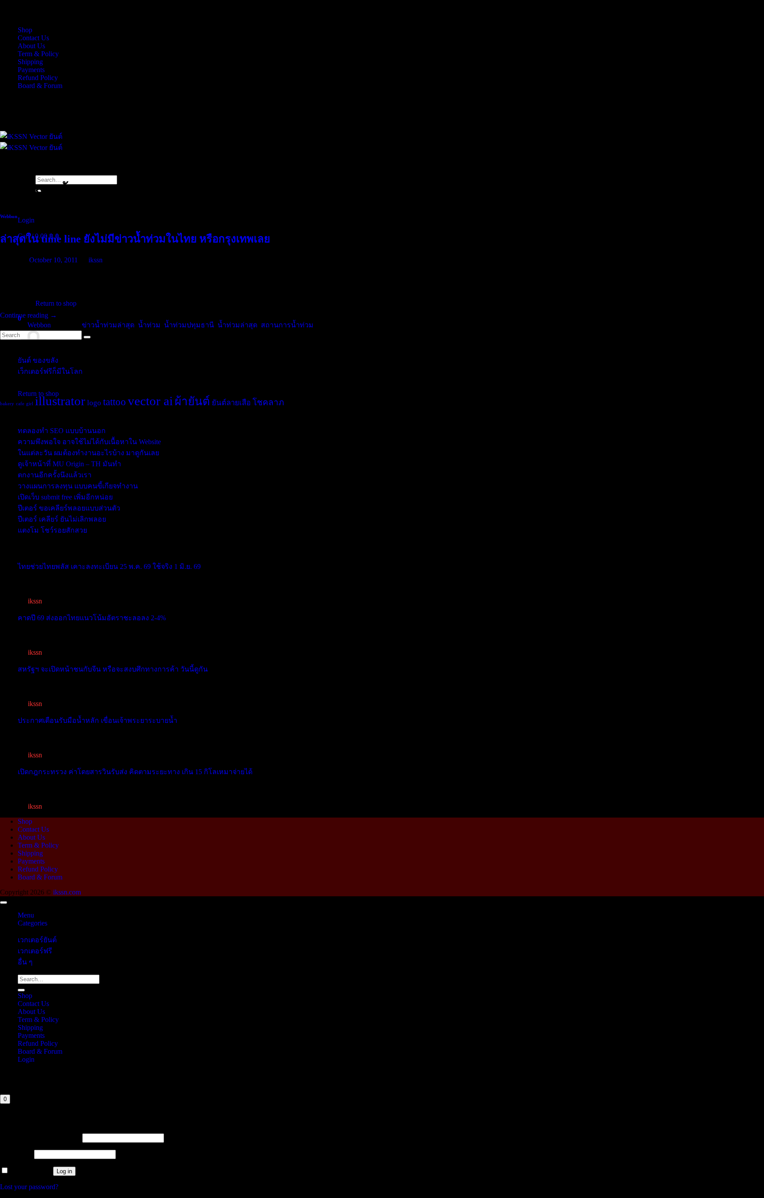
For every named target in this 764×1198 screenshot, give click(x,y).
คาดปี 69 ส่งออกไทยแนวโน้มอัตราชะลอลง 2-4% (92, 618)
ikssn (95, 260)
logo (94, 403)
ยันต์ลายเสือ (231, 403)
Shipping (30, 61)
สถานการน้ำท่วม (287, 325)
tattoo (114, 401)
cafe (20, 403)
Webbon (8, 216)
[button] (26, 220)
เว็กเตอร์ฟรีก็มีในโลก (50, 371)
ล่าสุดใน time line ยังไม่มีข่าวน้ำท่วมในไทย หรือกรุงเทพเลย (135, 239)
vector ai (150, 401)
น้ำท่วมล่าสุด (237, 325)
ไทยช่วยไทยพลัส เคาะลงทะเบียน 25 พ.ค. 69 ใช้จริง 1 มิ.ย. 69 (109, 566)
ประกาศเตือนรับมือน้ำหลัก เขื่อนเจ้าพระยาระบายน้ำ (97, 720)
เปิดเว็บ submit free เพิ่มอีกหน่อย (65, 497)
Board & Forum (40, 85)
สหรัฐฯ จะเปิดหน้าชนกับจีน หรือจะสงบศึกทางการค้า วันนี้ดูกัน (113, 669)
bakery (7, 403)
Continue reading (28, 315)
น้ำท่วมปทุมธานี (189, 325)
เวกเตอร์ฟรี (35, 951)
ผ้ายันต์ (192, 401)
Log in (64, 1171)
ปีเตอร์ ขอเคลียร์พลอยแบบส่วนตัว (69, 508)
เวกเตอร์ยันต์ (37, 940)
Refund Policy (38, 77)
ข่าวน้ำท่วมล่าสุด (108, 325)
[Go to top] (3, 902)
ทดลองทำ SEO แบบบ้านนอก (62, 430)
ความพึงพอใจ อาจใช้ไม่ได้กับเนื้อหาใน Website (89, 441)
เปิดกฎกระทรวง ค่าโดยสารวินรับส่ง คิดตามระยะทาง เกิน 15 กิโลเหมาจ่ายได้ (135, 772)
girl (29, 403)
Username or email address (40, 1137)
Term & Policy (38, 54)
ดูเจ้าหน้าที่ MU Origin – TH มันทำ (69, 464)
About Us (31, 46)
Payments (31, 69)
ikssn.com (67, 892)
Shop (25, 30)
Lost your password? (29, 1186)
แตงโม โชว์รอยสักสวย (52, 530)
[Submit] (21, 990)
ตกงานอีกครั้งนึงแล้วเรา (55, 475)
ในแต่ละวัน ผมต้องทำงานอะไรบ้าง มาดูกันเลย (88, 453)
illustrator (60, 401)
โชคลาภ (268, 402)
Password (16, 1154)
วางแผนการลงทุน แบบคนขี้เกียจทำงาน (78, 486)
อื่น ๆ (25, 962)
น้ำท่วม (149, 325)
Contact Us (33, 38)
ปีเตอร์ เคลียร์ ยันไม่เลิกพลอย (62, 519)
